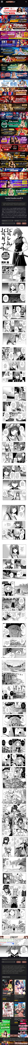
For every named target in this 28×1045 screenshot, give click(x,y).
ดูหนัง (15, 1035)
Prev (19, 223)
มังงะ (12, 1035)
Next (24, 223)
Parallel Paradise (18, 200)
